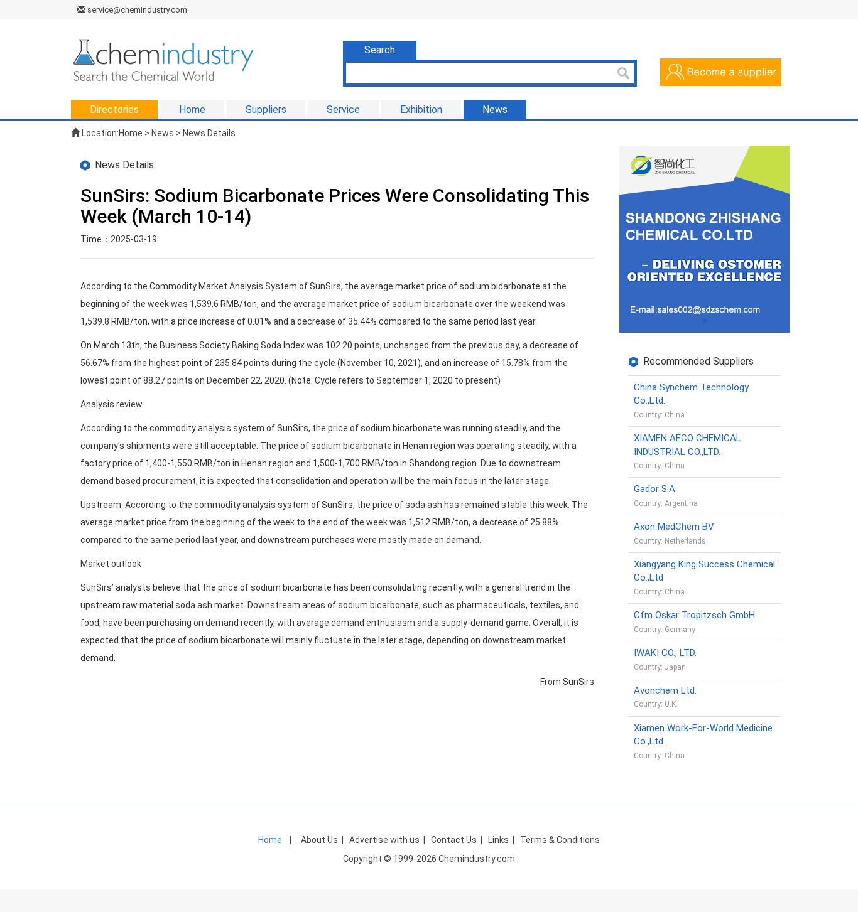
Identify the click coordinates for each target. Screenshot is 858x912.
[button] (704, 320)
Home (131, 133)
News (162, 133)
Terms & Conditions (560, 840)
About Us (319, 840)
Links (498, 840)
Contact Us (454, 840)
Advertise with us (384, 840)
